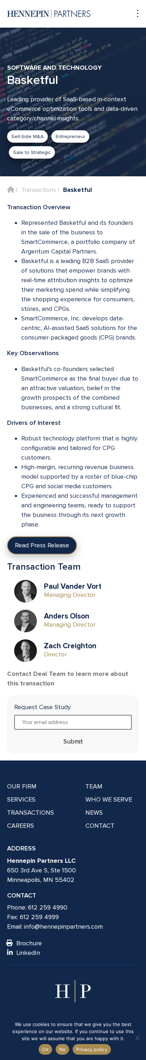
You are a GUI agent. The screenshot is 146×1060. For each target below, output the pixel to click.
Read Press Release (42, 545)
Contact (99, 826)
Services (21, 799)
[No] (137, 1037)
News (94, 812)
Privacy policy (91, 1049)
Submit (73, 741)
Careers (20, 826)
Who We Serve (108, 799)
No (62, 1049)
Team (93, 786)
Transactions (38, 190)
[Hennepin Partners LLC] (48, 14)
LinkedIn (28, 953)
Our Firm (21, 786)
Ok (45, 1049)
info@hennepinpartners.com (63, 926)
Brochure (29, 943)
